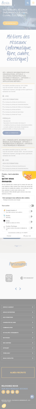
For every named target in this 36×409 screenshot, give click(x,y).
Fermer (9, 236)
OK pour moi (27, 236)
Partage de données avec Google (11, 200)
